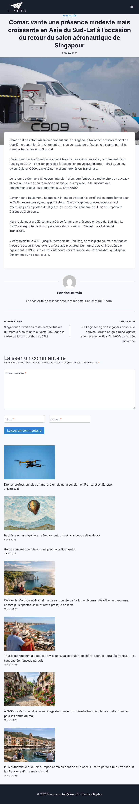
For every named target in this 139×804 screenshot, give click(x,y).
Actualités (70, 15)
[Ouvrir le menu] (132, 6)
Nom (10, 419)
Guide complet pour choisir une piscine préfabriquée (39, 549)
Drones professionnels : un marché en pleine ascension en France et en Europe (58, 484)
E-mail (56, 419)
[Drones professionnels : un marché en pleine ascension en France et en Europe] (69, 462)
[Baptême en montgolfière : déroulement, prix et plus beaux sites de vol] (69, 513)
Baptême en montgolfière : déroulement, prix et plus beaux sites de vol (52, 535)
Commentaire (16, 373)
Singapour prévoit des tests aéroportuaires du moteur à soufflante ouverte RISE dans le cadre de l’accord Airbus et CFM (34, 329)
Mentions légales (91, 794)
